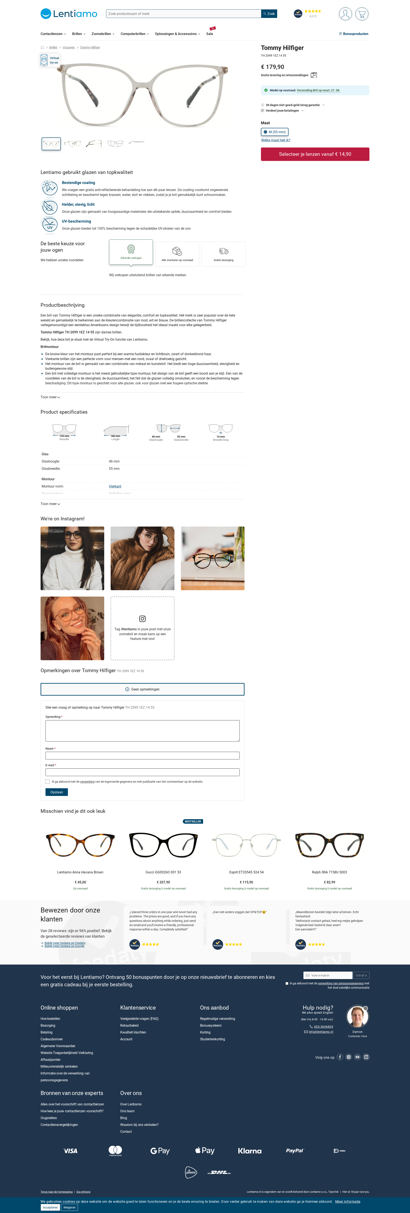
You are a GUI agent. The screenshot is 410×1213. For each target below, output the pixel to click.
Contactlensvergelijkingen (59, 1124)
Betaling (47, 1032)
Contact (126, 1131)
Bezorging (48, 1025)
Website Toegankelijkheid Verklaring (67, 1053)
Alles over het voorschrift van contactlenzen (72, 1104)
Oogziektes (49, 1117)
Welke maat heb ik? (275, 140)
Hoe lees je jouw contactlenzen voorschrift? (72, 1111)
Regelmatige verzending (217, 1018)
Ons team (127, 1111)
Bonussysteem (211, 1025)
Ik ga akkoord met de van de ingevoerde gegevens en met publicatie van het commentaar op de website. (127, 781)
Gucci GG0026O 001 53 (163, 872)
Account (126, 1039)
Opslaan (56, 792)
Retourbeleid (129, 1025)
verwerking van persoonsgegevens (341, 983)
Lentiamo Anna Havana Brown (80, 872)
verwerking (87, 781)
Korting (205, 1032)
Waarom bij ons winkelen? (139, 1124)
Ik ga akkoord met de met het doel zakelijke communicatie (329, 985)
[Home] (42, 47)
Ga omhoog (83, 1192)
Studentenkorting (212, 1039)
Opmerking (53, 717)
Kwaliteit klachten (133, 1032)
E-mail (50, 765)
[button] (51, 143)
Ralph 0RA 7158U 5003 (329, 872)
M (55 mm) (277, 132)
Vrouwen (69, 47)
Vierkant (115, 486)
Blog (123, 1117)
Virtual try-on (54, 60)
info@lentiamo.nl (321, 1032)
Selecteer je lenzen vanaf (315, 154)
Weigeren (69, 1207)
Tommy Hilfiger (90, 47)
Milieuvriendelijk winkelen (59, 1066)
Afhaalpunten (50, 1059)
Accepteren (50, 1207)
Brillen (53, 47)
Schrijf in (361, 975)
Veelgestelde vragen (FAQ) (139, 1018)
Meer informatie (347, 1201)
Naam (50, 748)
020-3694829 (323, 1027)
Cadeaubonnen (52, 1039)
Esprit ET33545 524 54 (246, 872)
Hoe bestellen (50, 1018)
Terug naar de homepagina (57, 1192)
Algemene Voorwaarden (58, 1046)
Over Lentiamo (131, 1104)
